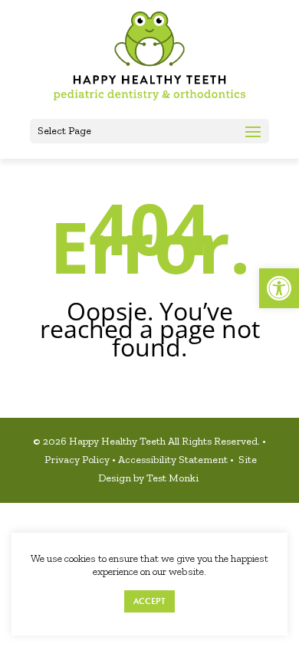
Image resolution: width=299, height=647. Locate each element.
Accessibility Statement (174, 459)
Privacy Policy (78, 459)
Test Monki (173, 477)
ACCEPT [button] (149, 601)
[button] (279, 288)
